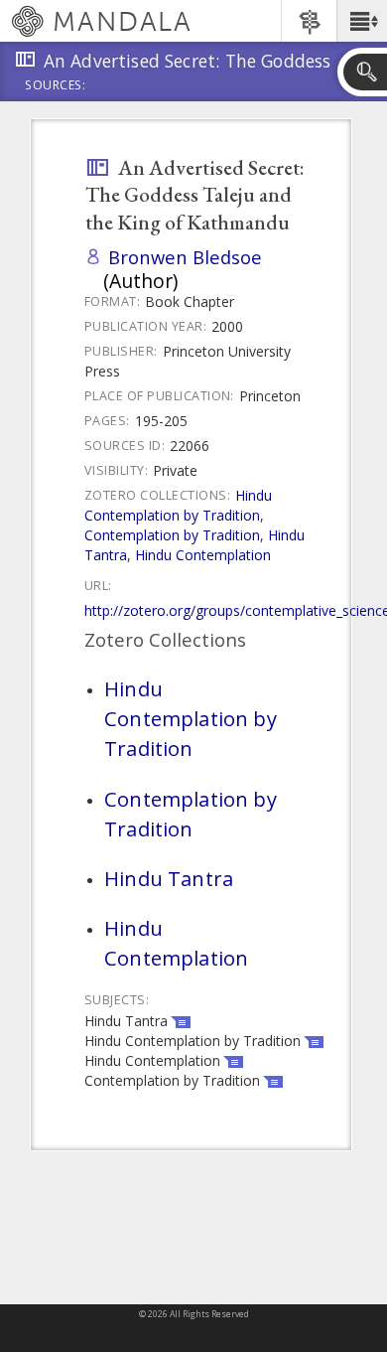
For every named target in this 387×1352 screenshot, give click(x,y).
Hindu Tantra (168, 878)
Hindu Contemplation (203, 554)
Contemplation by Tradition (172, 535)
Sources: (55, 86)
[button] (361, 21)
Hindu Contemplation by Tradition (178, 505)
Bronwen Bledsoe (185, 256)
